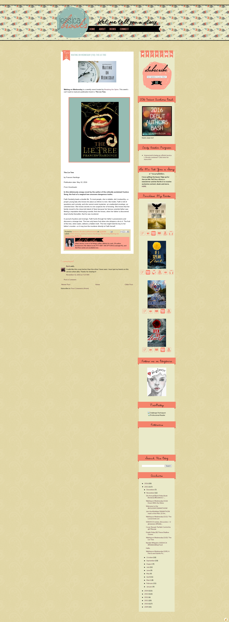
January (149, 587)
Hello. (148, 548)
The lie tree (105, 234)
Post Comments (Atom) (80, 288)
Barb (68, 266)
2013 (146, 594)
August (149, 564)
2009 (146, 607)
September (150, 561)
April (148, 577)
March (148, 580)
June (148, 570)
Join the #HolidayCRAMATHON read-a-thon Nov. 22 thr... (158, 512)
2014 (146, 591)
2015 (146, 487)
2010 (146, 604)
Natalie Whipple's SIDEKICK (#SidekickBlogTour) (156, 544)
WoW (76, 236)
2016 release (75, 234)
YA (80, 236)
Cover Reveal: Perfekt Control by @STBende (158, 528)
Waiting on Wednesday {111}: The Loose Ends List (158, 518)
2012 (146, 597)
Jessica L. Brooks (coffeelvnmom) (84, 232)
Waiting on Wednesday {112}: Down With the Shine (157, 502)
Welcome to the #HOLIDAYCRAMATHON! (157, 507)
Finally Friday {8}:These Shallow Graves (157, 533)
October (149, 557)
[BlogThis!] (123, 231)
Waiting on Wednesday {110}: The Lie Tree (158, 538)
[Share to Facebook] (128, 231)
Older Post (129, 284)
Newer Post (65, 284)
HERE (144, 186)
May (148, 574)
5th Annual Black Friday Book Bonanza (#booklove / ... (156, 497)
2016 (146, 483)
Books (112, 29)
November (150, 493)
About (102, 29)
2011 (146, 600)
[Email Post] (110, 232)
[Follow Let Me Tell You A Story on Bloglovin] (156, 395)
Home (92, 29)
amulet (83, 234)
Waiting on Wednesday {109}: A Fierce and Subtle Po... (157, 552)
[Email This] (121, 231)
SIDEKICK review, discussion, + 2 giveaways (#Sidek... (158, 523)
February (149, 583)
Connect (124, 29)
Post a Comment (70, 280)
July (148, 567)
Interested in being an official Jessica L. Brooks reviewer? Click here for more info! (158, 157)
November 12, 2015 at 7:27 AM (77, 275)
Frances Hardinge (93, 234)
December (150, 490)
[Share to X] (126, 231)
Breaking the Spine (111, 89)
